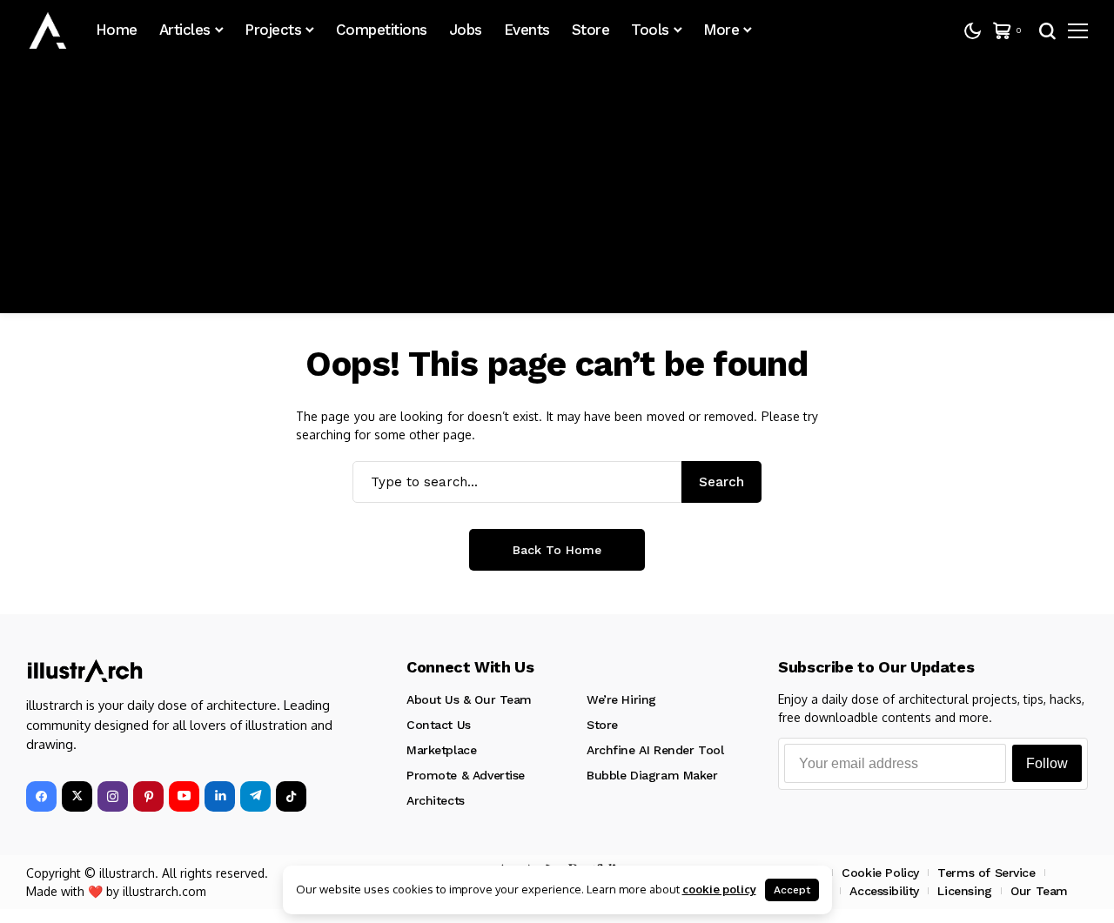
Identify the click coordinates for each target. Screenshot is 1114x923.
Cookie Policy (880, 873)
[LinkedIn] (220, 796)
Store (602, 725)
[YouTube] (184, 796)
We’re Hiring (621, 699)
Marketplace (441, 750)
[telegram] (255, 796)
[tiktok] (291, 796)
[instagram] (112, 796)
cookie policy (719, 889)
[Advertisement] (557, 191)
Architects (435, 800)
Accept (792, 890)
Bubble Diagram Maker (652, 775)
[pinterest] (148, 796)
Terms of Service (986, 873)
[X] (77, 796)
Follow (1047, 763)
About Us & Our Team (469, 699)
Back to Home (557, 550)
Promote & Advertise (465, 775)
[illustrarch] (48, 30)
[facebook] (41, 796)
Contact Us (438, 725)
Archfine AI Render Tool (655, 750)
